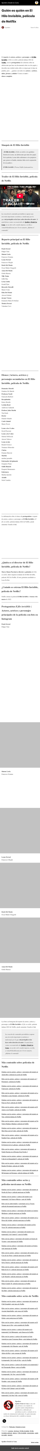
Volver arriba (34, 1442)
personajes (30, 1433)
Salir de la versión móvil (20, 1448)
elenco (15, 1433)
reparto (10, 1435)
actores (10, 1431)
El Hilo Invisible (24, 1431)
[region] (20, 93)
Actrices (16, 1431)
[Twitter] (4, 1421)
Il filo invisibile (22, 1433)
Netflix (4, 62)
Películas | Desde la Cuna (17, 1427)
